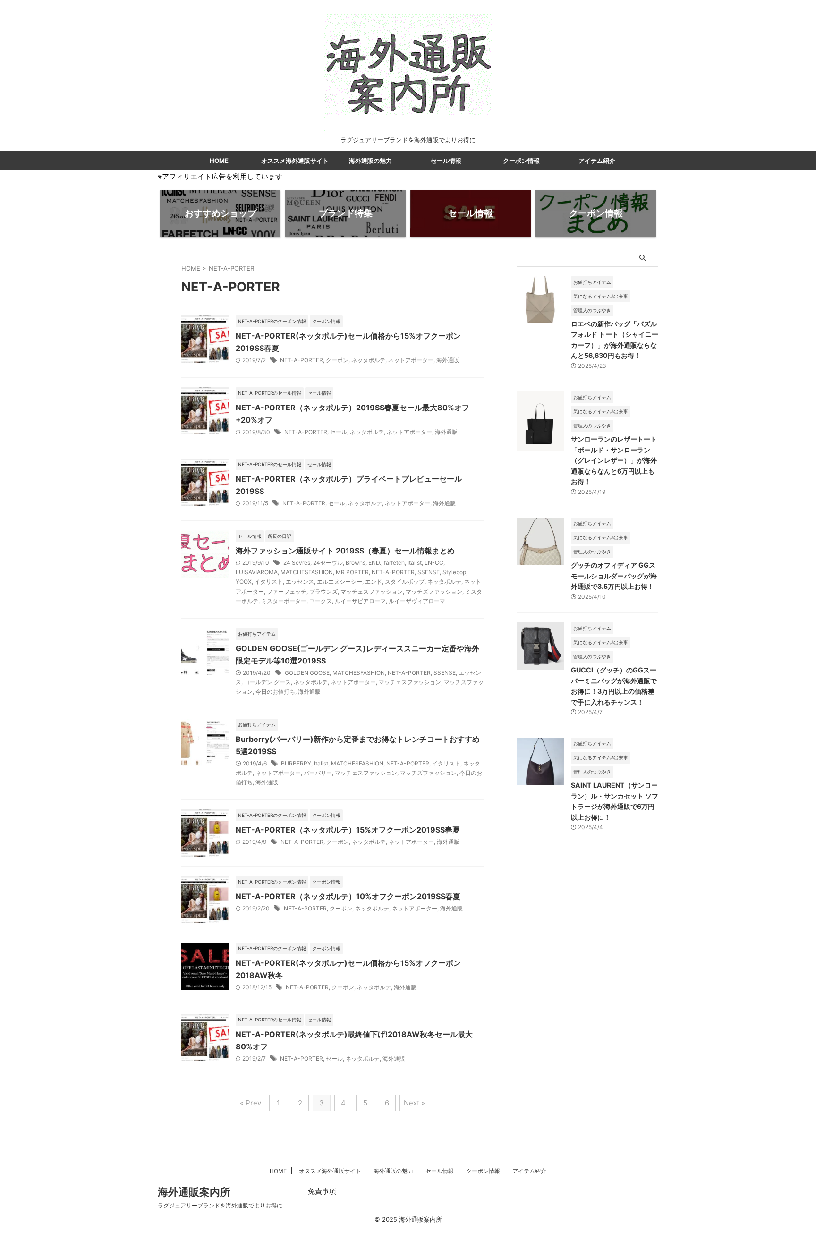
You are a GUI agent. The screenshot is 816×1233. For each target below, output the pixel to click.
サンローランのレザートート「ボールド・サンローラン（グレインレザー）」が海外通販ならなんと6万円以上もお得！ (614, 460)
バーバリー (318, 772)
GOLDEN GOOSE (307, 672)
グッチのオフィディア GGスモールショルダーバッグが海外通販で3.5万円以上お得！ (614, 575)
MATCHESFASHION (306, 572)
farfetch (394, 562)
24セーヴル (328, 562)
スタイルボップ (405, 581)
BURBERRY (296, 763)
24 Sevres (296, 562)
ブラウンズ (323, 591)
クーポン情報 (521, 160)
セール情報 (446, 160)
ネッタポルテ (368, 360)
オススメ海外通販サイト (295, 160)
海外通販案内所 (194, 1192)
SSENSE (428, 572)
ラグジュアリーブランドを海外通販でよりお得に (220, 1205)
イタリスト (269, 581)
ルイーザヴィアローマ (417, 600)
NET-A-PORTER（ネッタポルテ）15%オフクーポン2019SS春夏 (348, 829)
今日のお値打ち (275, 691)
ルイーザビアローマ (360, 600)
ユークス (320, 600)
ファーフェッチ (286, 591)
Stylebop (454, 572)
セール (338, 431)
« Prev (250, 1102)
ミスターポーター (283, 600)
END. (374, 562)
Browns (356, 562)
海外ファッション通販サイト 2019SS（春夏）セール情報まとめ (345, 550)
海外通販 (447, 360)
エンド (373, 581)
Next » (414, 1102)
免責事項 (322, 1191)
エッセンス (300, 581)
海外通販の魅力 (370, 160)
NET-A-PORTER (301, 360)
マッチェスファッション (371, 591)
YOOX (244, 581)
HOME (219, 160)
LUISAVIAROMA (257, 572)
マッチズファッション (434, 591)
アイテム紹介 (596, 160)
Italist (415, 562)
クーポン (337, 360)
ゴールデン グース (267, 682)
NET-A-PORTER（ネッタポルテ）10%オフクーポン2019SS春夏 (348, 896)
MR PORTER (352, 572)
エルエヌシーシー (339, 581)
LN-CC (434, 562)
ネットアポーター (411, 360)
